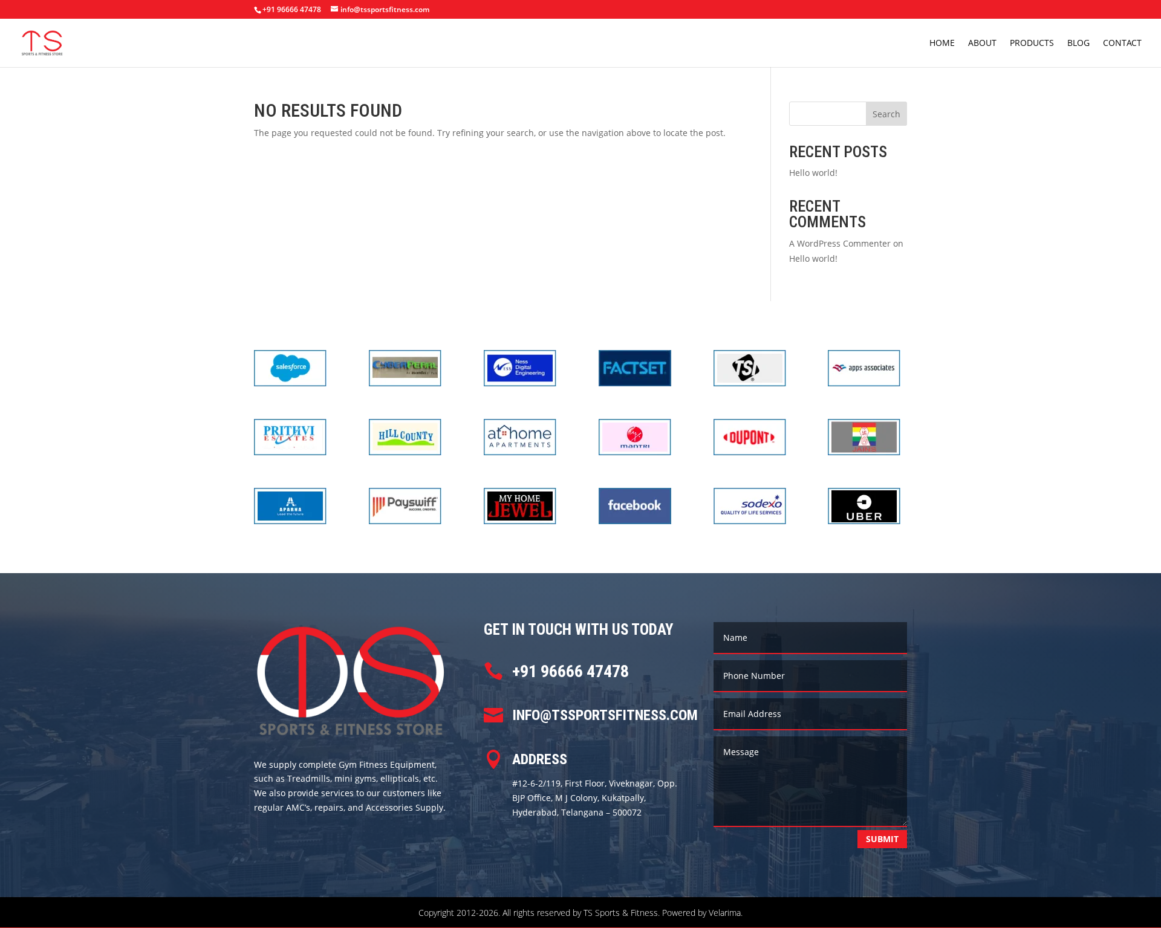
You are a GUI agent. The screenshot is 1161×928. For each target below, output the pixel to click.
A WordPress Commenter (840, 243)
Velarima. (726, 912)
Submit (882, 839)
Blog (1078, 43)
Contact (1122, 43)
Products (1032, 43)
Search (886, 114)
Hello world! (813, 172)
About (982, 43)
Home (942, 43)
